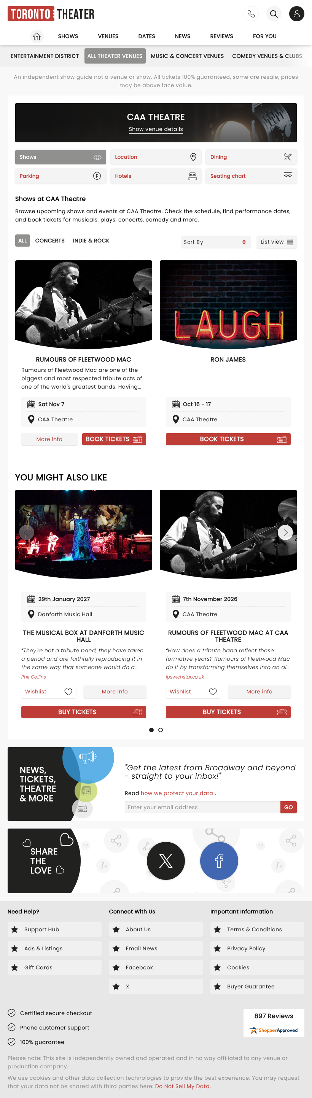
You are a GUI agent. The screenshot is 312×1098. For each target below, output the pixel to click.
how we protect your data (178, 793)
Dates (146, 36)
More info (49, 439)
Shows (68, 36)
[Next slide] (285, 532)
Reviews (222, 36)
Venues (108, 36)
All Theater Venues (115, 56)
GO (288, 807)
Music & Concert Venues (187, 56)
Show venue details (156, 129)
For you (265, 36)
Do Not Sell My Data (182, 1086)
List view (272, 241)
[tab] (151, 730)
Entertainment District (45, 56)
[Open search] (274, 13)
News (183, 36)
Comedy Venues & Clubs (267, 56)
